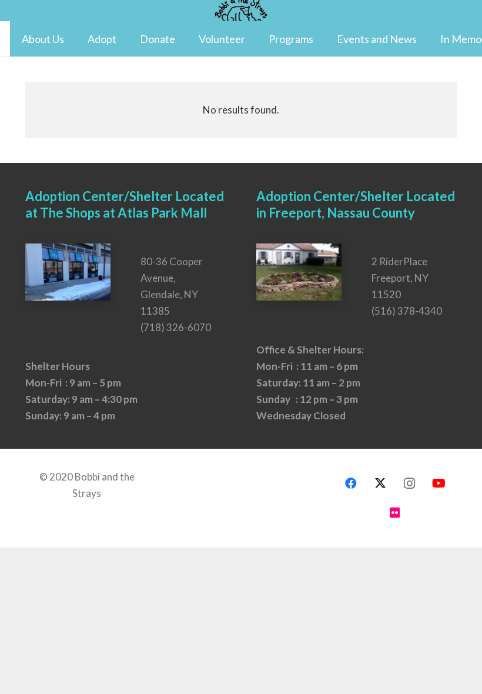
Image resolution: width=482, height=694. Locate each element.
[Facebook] (351, 483)
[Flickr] (395, 513)
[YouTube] (439, 483)
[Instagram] (409, 483)
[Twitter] (380, 483)
